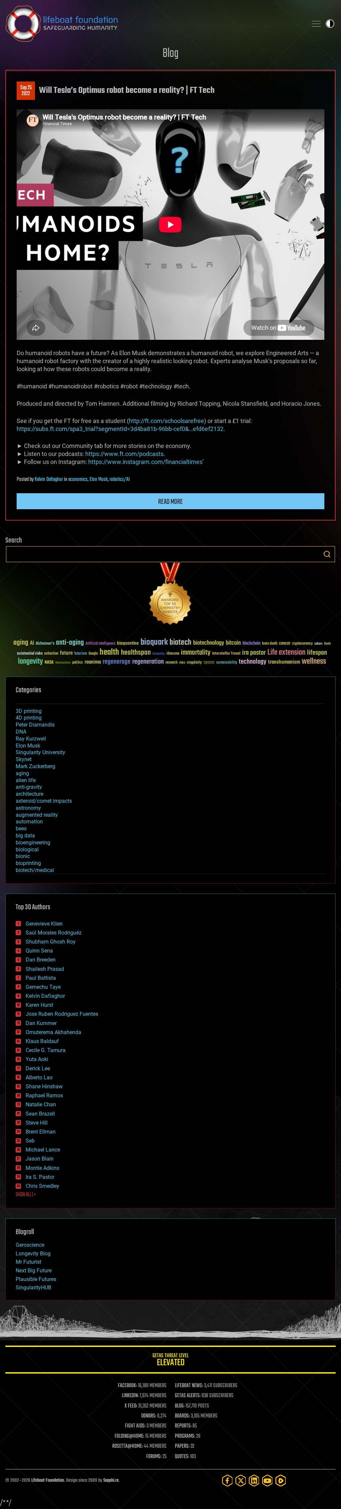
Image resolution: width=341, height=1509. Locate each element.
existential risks (30, 653)
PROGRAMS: (185, 1436)
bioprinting (28, 863)
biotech (180, 642)
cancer (284, 643)
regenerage (117, 662)
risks (182, 663)
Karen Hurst (39, 1005)
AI (32, 643)
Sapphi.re (111, 1480)
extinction (51, 654)
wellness (314, 661)
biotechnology (208, 643)
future (66, 653)
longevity (30, 661)
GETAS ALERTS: (187, 1396)
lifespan (317, 653)
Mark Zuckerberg (35, 766)
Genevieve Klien (44, 924)
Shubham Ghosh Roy (51, 942)
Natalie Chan (41, 1104)
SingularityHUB (33, 1287)
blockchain (251, 643)
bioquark (154, 642)
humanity (159, 654)
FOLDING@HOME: (129, 1436)
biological (27, 849)
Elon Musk (99, 479)
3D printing (29, 711)
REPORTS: (183, 1426)
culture (318, 644)
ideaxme (173, 654)
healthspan (136, 653)
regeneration (148, 662)
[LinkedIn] (254, 1480)
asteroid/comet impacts (44, 801)
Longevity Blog (33, 1253)
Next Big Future (34, 1270)
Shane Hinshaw (44, 1086)
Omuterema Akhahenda (53, 1032)
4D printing (29, 718)
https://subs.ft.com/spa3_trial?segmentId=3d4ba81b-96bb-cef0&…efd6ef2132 (120, 428)
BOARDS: (182, 1416)
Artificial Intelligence (100, 644)
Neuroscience (63, 663)
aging (20, 643)
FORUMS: (154, 1456)
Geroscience (30, 1245)
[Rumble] (280, 1480)
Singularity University (40, 752)
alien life (26, 780)
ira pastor (254, 653)
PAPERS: (182, 1446)
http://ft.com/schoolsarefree (166, 420)
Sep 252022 (26, 91)
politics (77, 663)
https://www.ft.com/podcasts (124, 453)
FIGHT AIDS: (135, 1426)
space (208, 662)
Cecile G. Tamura (46, 1050)
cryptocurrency (302, 644)
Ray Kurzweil (31, 739)
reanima (93, 662)
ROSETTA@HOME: (127, 1446)
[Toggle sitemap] (316, 23)
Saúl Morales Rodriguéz (54, 933)
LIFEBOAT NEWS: (189, 1386)
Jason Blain (40, 1159)
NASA (49, 662)
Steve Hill (37, 1123)
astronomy (28, 808)
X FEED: (131, 1406)
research (171, 663)
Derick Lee (38, 1068)
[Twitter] (240, 1480)
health (109, 652)
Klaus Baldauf (42, 1041)
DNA (21, 732)
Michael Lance (43, 1150)
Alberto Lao (39, 1077)
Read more (170, 502)
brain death (269, 644)
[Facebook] (227, 1480)
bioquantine (128, 643)
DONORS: (148, 1416)
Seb (30, 1141)
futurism (80, 654)
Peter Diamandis (35, 725)
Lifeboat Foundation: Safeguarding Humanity (153, 23)
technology (252, 662)
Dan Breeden (41, 960)
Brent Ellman (41, 1132)
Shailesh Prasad (45, 969)
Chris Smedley (42, 1186)
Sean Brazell (40, 1114)
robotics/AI (120, 479)
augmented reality (37, 815)
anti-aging (70, 643)
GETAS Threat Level (170, 1361)
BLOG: (179, 1406)
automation (29, 821)
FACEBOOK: (127, 1386)
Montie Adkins (42, 1168)
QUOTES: (182, 1456)
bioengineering (33, 842)
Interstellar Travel (226, 653)
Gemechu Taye (43, 987)
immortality (195, 653)
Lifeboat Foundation (47, 1480)
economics (78, 479)
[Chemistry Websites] (170, 595)
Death (327, 644)
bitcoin (233, 643)
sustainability (226, 663)
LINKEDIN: (130, 1396)
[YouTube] (267, 1480)
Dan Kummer (41, 1023)
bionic (23, 856)
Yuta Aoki (37, 1059)
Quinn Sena (39, 951)
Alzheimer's (45, 643)
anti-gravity (29, 787)
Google (93, 654)
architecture (29, 794)
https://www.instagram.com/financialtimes (145, 461)
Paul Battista (41, 978)
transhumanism (284, 662)
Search (327, 554)
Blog (170, 53)
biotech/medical (35, 870)
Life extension (286, 652)
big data (25, 835)
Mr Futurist (28, 1262)
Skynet (24, 759)
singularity (194, 663)
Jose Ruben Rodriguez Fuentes (62, 1014)
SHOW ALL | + (26, 1194)
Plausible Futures (36, 1279)
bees (21, 828)
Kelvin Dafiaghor (49, 479)
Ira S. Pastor (40, 1177)
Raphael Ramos (44, 1095)
